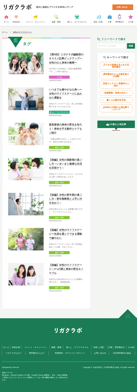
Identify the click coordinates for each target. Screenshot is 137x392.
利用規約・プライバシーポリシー (70, 353)
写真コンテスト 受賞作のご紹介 (116, 84)
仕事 (109, 22)
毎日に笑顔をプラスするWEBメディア (54, 7)
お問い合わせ (100, 353)
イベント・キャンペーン (35, 22)
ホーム (6, 22)
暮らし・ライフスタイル (77, 22)
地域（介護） (99, 22)
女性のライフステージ (22, 32)
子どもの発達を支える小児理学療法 (116, 66)
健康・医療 (56, 22)
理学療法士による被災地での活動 (116, 75)
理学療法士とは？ (37, 353)
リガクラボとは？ (14, 353)
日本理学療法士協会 (122, 353)
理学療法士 (119, 22)
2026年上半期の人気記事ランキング (116, 108)
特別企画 (16, 22)
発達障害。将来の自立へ (116, 93)
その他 (130, 22)
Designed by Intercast (10, 367)
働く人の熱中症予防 (116, 100)
